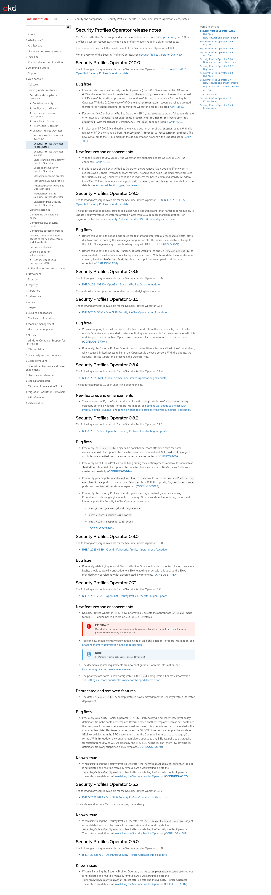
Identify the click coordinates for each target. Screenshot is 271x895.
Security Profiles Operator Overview (160, 54)
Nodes (32, 335)
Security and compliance (88, 19)
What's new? (35, 40)
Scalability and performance (44, 355)
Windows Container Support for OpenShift (45, 342)
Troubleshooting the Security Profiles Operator (48, 195)
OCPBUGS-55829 (167, 244)
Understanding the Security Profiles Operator (49, 161)
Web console (35, 79)
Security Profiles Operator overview (48, 137)
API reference (36, 397)
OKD (56, 19)
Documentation (37, 19)
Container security (42, 103)
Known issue (210, 94)
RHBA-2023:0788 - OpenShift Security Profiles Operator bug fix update (124, 797)
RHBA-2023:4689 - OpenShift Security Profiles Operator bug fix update (124, 549)
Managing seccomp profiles (49, 176)
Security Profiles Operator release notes (48, 145)
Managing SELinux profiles (49, 180)
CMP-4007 (175, 122)
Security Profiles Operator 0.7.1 (216, 79)
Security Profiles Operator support (48, 153)
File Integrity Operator (45, 125)
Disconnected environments (44, 51)
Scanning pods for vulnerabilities (40, 253)
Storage (32, 279)
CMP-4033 (103, 162)
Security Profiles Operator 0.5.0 (216, 104)
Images (32, 307)
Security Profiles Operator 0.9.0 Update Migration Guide (141, 219)
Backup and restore (39, 381)
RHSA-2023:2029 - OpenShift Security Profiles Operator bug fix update (124, 596)
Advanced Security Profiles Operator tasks (49, 187)
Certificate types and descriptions (43, 114)
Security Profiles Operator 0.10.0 (217, 30)
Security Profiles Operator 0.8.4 (216, 59)
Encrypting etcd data (41, 247)
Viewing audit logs (40, 209)
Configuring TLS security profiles (44, 224)
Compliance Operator (44, 121)
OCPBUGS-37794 (94, 341)
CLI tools (33, 84)
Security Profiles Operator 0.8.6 (216, 48)
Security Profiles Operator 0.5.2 (216, 98)
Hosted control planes (41, 329)
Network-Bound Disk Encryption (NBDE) (43, 261)
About (31, 34)
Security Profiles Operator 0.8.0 (216, 72)
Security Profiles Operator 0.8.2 (216, 66)
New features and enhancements (220, 37)
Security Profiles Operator (122, 19)
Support (33, 73)
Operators (34, 290)
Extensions (34, 296)
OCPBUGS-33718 (106, 263)
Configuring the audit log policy (44, 216)
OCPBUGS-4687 (175, 833)
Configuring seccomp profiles (46, 230)
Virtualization (35, 403)
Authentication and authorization (47, 268)
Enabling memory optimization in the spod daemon (112, 645)
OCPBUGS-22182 (147, 486)
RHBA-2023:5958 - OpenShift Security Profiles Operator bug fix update (124, 431)
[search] (68, 27)
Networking (35, 274)
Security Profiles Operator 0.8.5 (216, 52)
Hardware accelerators (41, 375)
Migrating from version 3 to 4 (45, 386)
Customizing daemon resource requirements (108, 669)
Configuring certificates (45, 108)
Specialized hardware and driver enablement (45, 368)
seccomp (169, 37)
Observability (36, 349)
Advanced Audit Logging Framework (117, 185)
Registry (33, 285)
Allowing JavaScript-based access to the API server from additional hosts (46, 239)
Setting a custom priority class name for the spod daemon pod (123, 680)
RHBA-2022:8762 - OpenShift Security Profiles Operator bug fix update (124, 854)
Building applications (40, 313)
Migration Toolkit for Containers (46, 392)
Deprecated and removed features (221, 86)
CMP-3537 (176, 107)
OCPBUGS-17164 (167, 456)
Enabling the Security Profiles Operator (46, 169)
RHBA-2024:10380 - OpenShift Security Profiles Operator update (121, 284)
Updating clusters (38, 68)
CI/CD (31, 301)
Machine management (41, 324)
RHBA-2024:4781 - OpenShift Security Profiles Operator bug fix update (124, 378)
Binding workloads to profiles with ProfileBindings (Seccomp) (154, 409)
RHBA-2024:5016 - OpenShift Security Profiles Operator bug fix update (124, 312)
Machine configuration (41, 318)
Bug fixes (208, 33)
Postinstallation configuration (45, 62)
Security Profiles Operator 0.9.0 (216, 41)
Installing (33, 56)
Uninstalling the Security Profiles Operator (47, 203)
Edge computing (38, 360)
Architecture (35, 45)
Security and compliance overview (43, 97)
